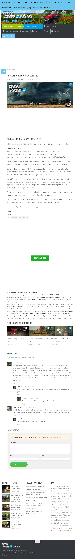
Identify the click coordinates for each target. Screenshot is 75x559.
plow (60, 520)
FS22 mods (54, 528)
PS (65, 523)
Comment (13, 442)
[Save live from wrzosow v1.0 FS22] (40, 331)
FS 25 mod (54, 486)
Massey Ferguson (57, 512)
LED (69, 510)
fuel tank (65, 499)
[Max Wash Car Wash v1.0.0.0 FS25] (6, 516)
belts (59, 491)
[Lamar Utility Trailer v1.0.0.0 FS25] (6, 524)
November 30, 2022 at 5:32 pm (32, 419)
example (14, 217)
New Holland (61, 517)
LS (71, 510)
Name (12, 455)
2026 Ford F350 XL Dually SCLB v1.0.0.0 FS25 (17, 497)
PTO (70, 523)
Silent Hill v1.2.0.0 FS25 (34, 495)
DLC (55, 493)
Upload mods (6, 550)
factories (64, 493)
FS (56, 499)
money (68, 515)
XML (69, 525)
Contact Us (23, 550)
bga (65, 491)
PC (65, 517)
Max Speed (59, 515)
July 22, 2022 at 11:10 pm (29, 387)
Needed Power (54, 517)
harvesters (64, 504)
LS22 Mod (61, 486)
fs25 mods (58, 530)
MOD (64, 515)
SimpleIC (53, 525)
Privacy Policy (15, 550)
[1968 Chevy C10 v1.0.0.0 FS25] (6, 507)
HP (68, 504)
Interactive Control (57, 507)
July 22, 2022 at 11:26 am (25, 363)
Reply (14, 383)
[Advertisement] (37, 52)
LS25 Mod (65, 530)
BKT (68, 491)
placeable (55, 520)
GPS (60, 504)
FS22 (60, 498)
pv (27, 217)
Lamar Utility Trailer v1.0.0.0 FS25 (16, 524)
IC (71, 504)
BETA (62, 491)
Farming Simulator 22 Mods (32, 26)
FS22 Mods (22, 553)
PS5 (67, 523)
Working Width (64, 526)
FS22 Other (11, 70)
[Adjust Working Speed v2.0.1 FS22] (18, 331)
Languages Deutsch (63, 510)
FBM (54, 499)
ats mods (54, 488)
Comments (15, 357)
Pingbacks (29, 357)
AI (57, 491)
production (21, 217)
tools (57, 525)
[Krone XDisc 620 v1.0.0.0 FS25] (6, 489)
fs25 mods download (64, 489)
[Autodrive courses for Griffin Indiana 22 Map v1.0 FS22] (62, 331)
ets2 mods (68, 486)
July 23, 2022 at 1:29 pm (34, 398)
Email (43, 455)
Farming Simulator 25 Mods (12, 26)
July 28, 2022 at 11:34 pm (29, 407)
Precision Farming (66, 520)
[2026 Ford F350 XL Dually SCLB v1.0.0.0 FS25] (6, 498)
